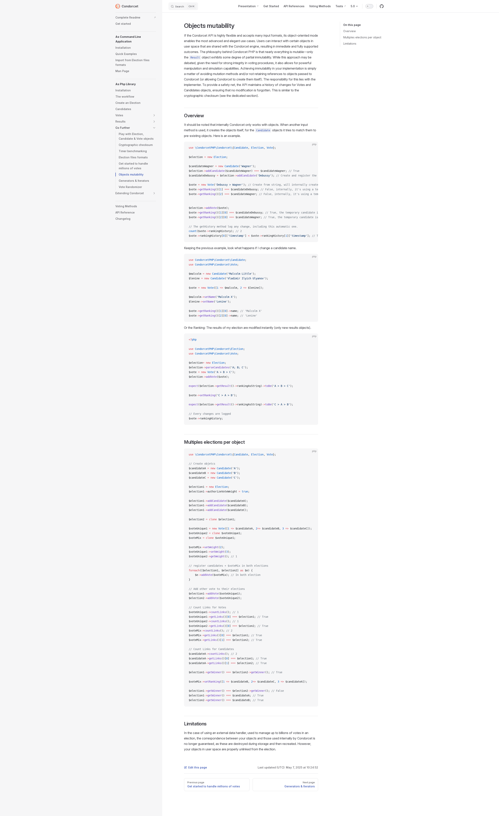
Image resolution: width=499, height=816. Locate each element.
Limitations (349, 43)
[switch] (369, 6)
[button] (135, 39)
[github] (381, 6)
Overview (349, 31)
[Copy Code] (312, 148)
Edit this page (197, 767)
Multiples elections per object (362, 37)
